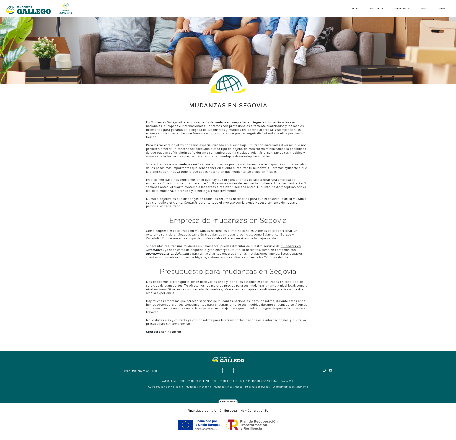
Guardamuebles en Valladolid (165, 386)
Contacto (444, 8)
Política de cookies (224, 381)
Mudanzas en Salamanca (228, 386)
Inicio (355, 8)
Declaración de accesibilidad (259, 381)
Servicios (400, 8)
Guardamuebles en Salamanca (290, 386)
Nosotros (376, 8)
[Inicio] (39, 8)
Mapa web (287, 381)
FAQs (424, 8)
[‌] (324, 371)
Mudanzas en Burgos (257, 386)
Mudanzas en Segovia (198, 386)
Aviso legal (169, 381)
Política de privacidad (194, 381)
